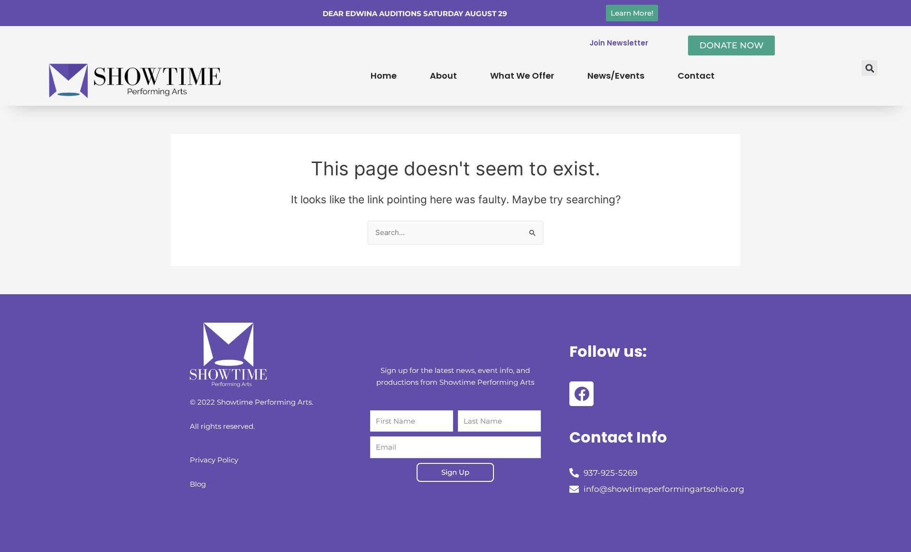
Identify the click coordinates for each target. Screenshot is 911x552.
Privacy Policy (214, 459)
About (443, 75)
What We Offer (522, 75)
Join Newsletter (618, 43)
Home (384, 75)
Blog (198, 484)
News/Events (615, 75)
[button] (869, 68)
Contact (696, 75)
